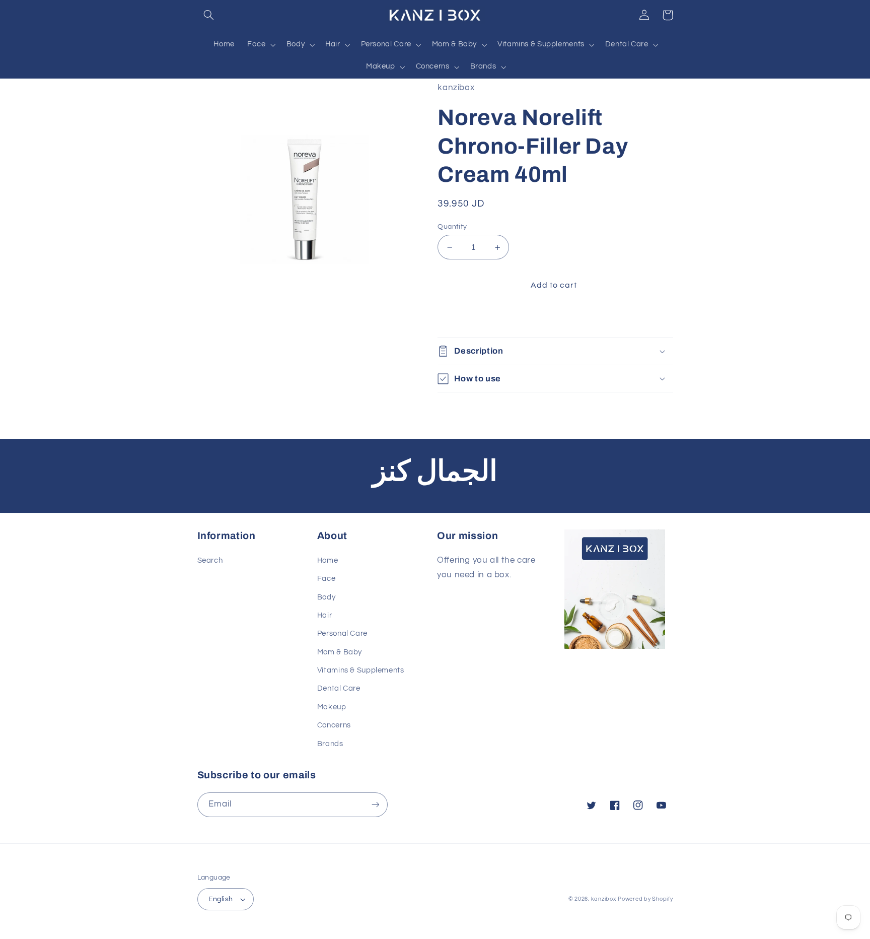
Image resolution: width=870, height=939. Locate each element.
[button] (209, 15)
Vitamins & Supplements (360, 670)
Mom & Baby (339, 652)
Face (326, 578)
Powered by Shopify (645, 899)
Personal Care (342, 633)
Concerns (334, 725)
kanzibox (603, 899)
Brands (330, 744)
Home (327, 560)
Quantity (452, 226)
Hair (324, 615)
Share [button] (460, 317)
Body (326, 597)
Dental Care (338, 688)
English (220, 899)
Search (210, 560)
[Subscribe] (375, 804)
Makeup (331, 707)
